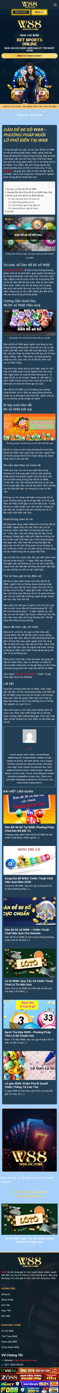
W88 (4, 1272)
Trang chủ (22, 115)
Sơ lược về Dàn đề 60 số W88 (21, 189)
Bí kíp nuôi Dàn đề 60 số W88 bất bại (25, 195)
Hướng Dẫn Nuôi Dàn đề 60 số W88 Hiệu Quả (29, 192)
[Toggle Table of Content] (49, 185)
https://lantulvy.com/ (25, 1360)
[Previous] (2, 1223)
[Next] (56, 1223)
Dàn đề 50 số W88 (25, 674)
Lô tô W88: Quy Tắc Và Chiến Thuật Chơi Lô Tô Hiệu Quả (29, 982)
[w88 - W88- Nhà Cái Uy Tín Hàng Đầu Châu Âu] (29, 4)
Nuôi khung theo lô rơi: (23, 202)
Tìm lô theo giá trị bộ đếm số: (26, 205)
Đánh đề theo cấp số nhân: (25, 208)
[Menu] (55, 4)
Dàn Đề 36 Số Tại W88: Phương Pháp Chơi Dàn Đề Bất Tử (29, 829)
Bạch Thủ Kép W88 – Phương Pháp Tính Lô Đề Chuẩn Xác (28, 1034)
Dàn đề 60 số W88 (13, 270)
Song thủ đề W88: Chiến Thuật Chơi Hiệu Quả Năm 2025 (29, 880)
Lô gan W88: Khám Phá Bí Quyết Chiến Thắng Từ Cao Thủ (26, 1085)
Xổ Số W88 (36, 115)
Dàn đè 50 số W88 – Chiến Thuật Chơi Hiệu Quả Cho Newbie (27, 931)
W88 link (8, 171)
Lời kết (10, 211)
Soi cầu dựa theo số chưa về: (26, 199)
